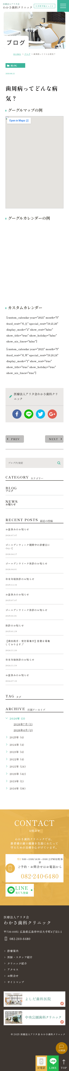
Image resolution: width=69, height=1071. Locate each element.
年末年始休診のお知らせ (20, 579)
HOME (17, 54)
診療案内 (13, 951)
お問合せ (13, 976)
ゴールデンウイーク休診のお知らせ (26, 563)
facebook (17, 414)
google (52, 414)
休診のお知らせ (15, 625)
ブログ (27, 54)
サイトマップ (15, 982)
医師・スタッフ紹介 (20, 957)
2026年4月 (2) (23, 730)
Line (28, 414)
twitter (40, 414)
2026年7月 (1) (23, 724)
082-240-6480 (20, 938)
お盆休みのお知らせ (17, 529)
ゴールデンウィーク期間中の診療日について (28, 546)
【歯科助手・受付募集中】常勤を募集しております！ (28, 642)
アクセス (13, 969)
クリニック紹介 (17, 963)
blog (14, 65)
